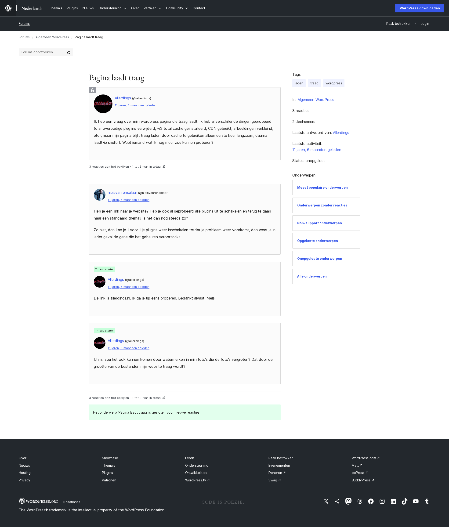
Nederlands (71, 502)
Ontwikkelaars (196, 473)
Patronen (109, 480)
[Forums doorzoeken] (68, 52)
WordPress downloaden (420, 8)
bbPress (360, 473)
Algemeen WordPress (52, 37)
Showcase (110, 458)
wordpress (334, 83)
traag (314, 83)
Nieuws (24, 465)
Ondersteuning (196, 465)
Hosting (25, 473)
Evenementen (279, 465)
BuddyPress (363, 480)
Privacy (24, 480)
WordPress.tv (197, 480)
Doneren (277, 473)
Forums (24, 23)
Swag (274, 480)
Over (22, 458)
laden (299, 83)
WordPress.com (366, 458)
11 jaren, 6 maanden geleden (135, 105)
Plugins (107, 473)
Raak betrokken (280, 458)
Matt (357, 465)
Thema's (108, 465)
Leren (189, 458)
